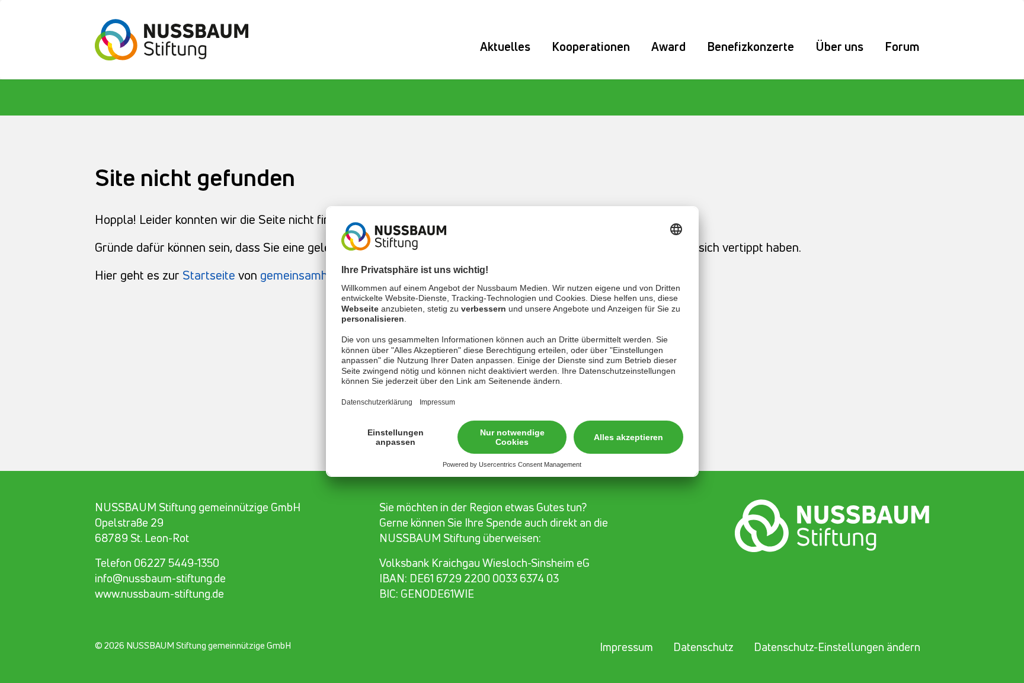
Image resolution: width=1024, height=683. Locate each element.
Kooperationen (591, 46)
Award (668, 46)
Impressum (626, 647)
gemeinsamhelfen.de (315, 275)
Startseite (209, 275)
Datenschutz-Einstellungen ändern (837, 647)
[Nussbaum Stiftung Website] (179, 38)
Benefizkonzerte (750, 46)
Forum (902, 46)
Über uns (839, 46)
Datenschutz (703, 647)
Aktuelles (505, 46)
